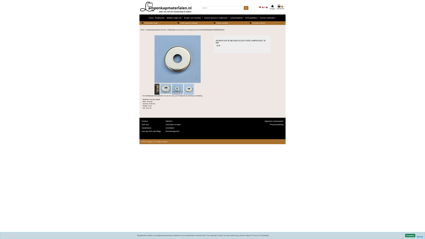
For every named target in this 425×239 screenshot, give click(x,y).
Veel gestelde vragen (151, 23)
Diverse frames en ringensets (215, 18)
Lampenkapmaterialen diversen (156, 30)
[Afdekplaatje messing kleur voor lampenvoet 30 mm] (178, 59)
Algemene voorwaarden (274, 121)
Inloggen (272, 9)
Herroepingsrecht (172, 131)
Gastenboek (146, 128)
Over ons (145, 124)
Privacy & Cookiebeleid (261, 235)
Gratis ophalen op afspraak (189, 23)
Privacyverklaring (276, 124)
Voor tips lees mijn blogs (151, 131)
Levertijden (170, 128)
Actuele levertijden (222, 23)
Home (151, 18)
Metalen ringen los (174, 18)
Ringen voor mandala (192, 18)
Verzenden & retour (173, 124)
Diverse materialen (267, 18)
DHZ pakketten (251, 18)
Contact (145, 121)
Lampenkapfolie (236, 18)
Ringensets (159, 18)
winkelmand (280, 8)
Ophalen (169, 121)
